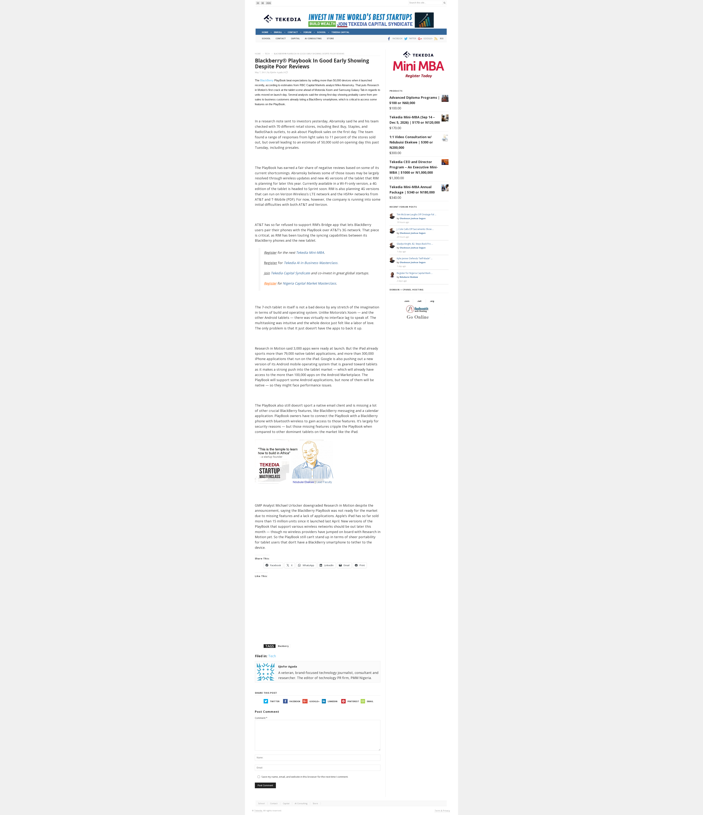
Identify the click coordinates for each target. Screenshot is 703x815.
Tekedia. (258, 810)
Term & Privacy (442, 810)
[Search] (444, 3)
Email (370, 701)
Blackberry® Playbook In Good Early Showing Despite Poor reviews (312, 63)
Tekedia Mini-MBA (310, 252)
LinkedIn (332, 701)
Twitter (275, 701)
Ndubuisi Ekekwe (409, 277)
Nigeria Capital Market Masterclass (309, 283)
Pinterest (353, 701)
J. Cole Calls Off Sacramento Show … (415, 229)
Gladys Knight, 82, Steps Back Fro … (415, 243)
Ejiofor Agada (276, 72)
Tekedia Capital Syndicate (290, 273)
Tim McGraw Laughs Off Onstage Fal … (416, 214)
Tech (267, 53)
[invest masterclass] (296, 488)
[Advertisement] (317, 615)
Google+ (314, 701)
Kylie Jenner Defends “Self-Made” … (414, 258)
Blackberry (283, 646)
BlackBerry (267, 80)
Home (258, 53)
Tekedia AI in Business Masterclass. (311, 263)
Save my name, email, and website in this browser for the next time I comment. (304, 776)
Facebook (294, 701)
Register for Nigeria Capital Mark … (415, 273)
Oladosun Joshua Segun (413, 218)
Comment (261, 718)
